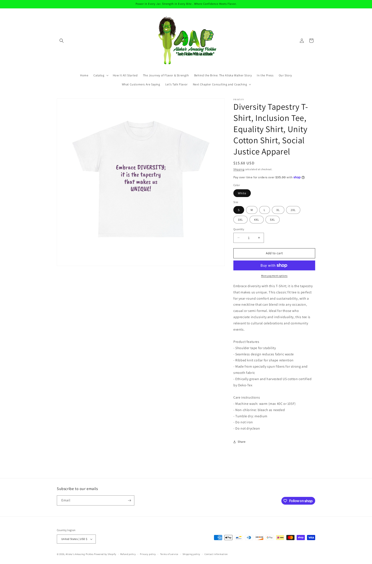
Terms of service (169, 554)
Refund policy (128, 554)
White (242, 193)
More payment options (274, 275)
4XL (256, 220)
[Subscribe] (129, 500)
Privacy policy (148, 554)
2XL (293, 210)
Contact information (216, 554)
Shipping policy (191, 554)
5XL (272, 220)
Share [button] (242, 442)
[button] (61, 40)
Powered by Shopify (105, 554)
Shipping (238, 169)
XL (278, 210)
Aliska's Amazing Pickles (80, 554)
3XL (240, 220)
